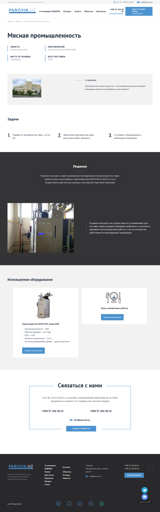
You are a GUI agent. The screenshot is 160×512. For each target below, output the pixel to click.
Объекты (88, 11)
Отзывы (66, 475)
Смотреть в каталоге (33, 350)
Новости (66, 478)
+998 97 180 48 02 (131, 468)
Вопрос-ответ (48, 483)
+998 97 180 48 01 (117, 10)
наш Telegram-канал (139, 11)
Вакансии (49, 478)
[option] (45, 322)
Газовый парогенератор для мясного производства (42, 21)
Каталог (67, 11)
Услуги (77, 11)
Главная (10, 21)
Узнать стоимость (81, 428)
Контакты (101, 11)
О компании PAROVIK (49, 11)
